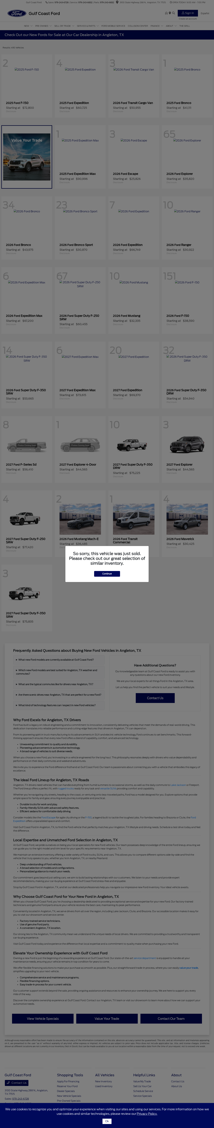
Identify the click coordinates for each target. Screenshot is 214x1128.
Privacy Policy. (147, 1113)
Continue (107, 574)
